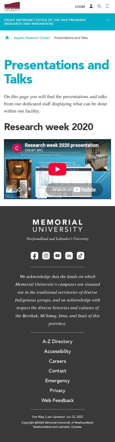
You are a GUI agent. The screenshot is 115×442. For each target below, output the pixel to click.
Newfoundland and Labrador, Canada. (57, 426)
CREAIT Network (18, 20)
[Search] (99, 6)
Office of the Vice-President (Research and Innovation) (45, 22)
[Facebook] (34, 256)
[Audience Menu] (91, 6)
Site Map (38, 417)
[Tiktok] (80, 256)
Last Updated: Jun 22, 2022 (64, 417)
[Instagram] (46, 256)
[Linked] (69, 256)
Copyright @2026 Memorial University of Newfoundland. (57, 422)
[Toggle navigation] (107, 6)
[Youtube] (57, 256)
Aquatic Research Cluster (32, 38)
